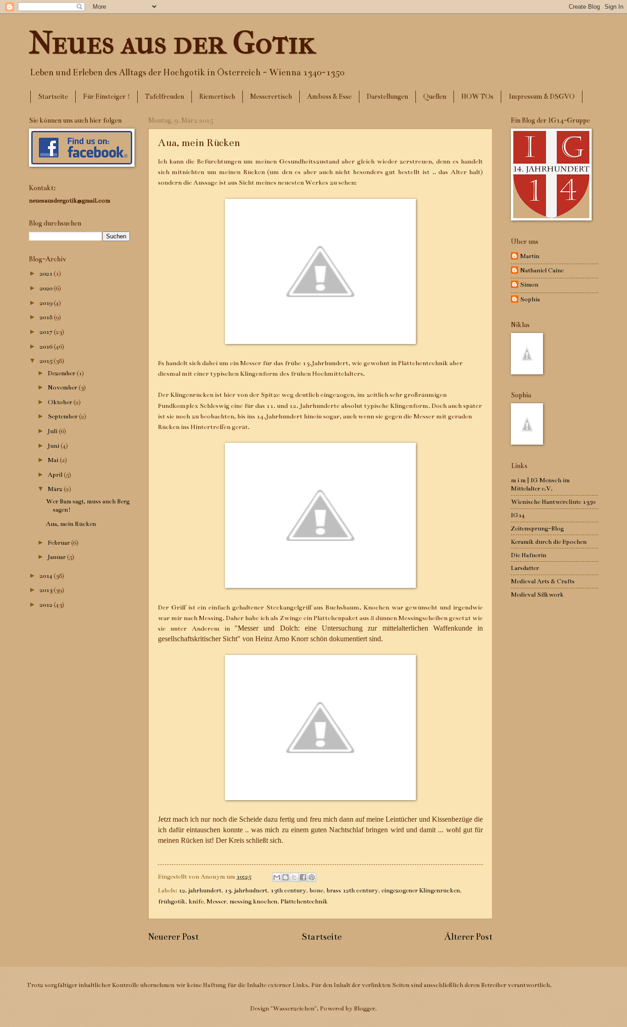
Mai (54, 460)
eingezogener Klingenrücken (420, 890)
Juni (54, 446)
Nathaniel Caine (542, 270)
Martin (529, 256)
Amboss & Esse (329, 96)
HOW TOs (477, 96)
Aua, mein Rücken (71, 524)
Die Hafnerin (528, 555)
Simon (529, 284)
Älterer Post (468, 936)
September (63, 416)
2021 (46, 273)
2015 (46, 361)
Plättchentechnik (304, 901)
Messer (216, 901)
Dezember (62, 373)
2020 (46, 288)
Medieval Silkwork (537, 594)
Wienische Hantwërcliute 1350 (553, 502)
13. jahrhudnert (245, 890)
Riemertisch (217, 96)
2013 (46, 590)
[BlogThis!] (285, 877)
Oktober (60, 402)
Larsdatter (525, 568)
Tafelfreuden (164, 96)
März (56, 489)
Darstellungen (387, 96)
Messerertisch (271, 96)
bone (316, 890)
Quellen (434, 96)
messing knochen (253, 901)
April (56, 475)
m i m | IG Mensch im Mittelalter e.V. (540, 484)
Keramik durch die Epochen (549, 542)
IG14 (518, 515)
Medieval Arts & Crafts (543, 581)
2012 (46, 605)
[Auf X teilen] (294, 877)
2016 (46, 346)
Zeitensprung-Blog (537, 528)
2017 (46, 332)
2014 (46, 576)
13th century (288, 890)
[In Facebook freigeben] (303, 877)
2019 (46, 303)
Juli (53, 431)
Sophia (530, 299)
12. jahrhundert (200, 890)
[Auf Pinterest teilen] (311, 877)
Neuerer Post (173, 936)
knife (196, 901)
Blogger (364, 1008)
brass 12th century (352, 890)
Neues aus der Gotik (172, 43)
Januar (57, 557)
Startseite (53, 96)
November (63, 387)
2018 (46, 317)
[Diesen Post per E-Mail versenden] (276, 877)
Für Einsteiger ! (106, 96)
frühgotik (171, 901)
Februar (59, 543)
